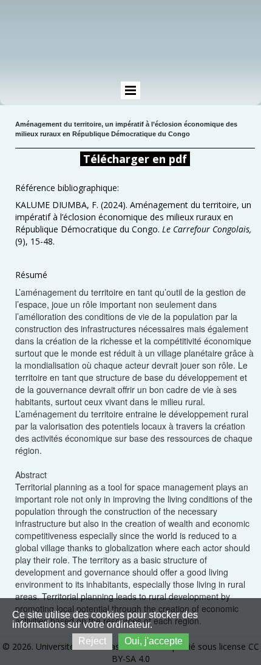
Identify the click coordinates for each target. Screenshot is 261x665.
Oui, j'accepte (153, 641)
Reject (92, 641)
